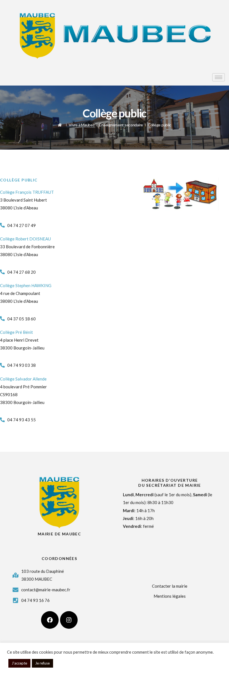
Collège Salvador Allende (23, 378)
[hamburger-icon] (218, 77)
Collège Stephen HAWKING (25, 285)
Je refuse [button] (42, 663)
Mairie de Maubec (59, 533)
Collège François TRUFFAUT (27, 192)
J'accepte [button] (19, 663)
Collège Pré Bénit (16, 332)
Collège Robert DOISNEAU (25, 238)
